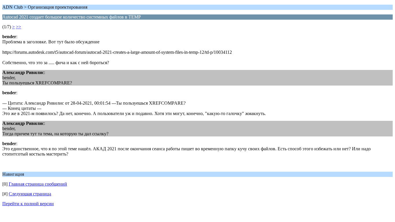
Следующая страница (30, 193)
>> (18, 26)
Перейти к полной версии (28, 203)
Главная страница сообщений (38, 184)
